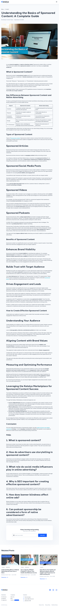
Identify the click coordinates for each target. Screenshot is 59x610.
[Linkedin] (50, 590)
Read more (3, 577)
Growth (7, 9)
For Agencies (4, 600)
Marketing (8, 567)
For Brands (3, 598)
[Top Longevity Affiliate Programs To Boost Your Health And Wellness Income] (29, 560)
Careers (12, 600)
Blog (2, 9)
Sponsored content (15, 138)
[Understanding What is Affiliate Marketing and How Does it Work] (10, 560)
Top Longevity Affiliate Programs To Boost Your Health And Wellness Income (29, 571)
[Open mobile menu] (56, 1)
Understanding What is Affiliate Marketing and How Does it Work (10, 571)
